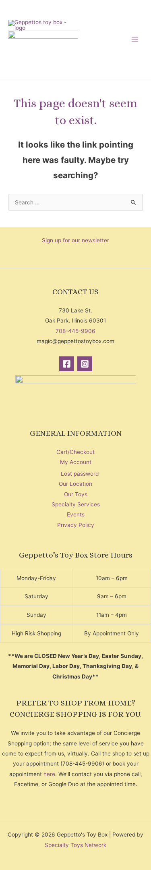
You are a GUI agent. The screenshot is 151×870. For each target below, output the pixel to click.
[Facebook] (66, 363)
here (49, 774)
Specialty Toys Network (75, 845)
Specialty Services (76, 504)
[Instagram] (84, 363)
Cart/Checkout (75, 452)
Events (76, 514)
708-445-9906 (75, 331)
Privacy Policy (75, 525)
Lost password (80, 473)
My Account (75, 462)
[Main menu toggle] (135, 39)
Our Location (75, 484)
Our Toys (75, 494)
